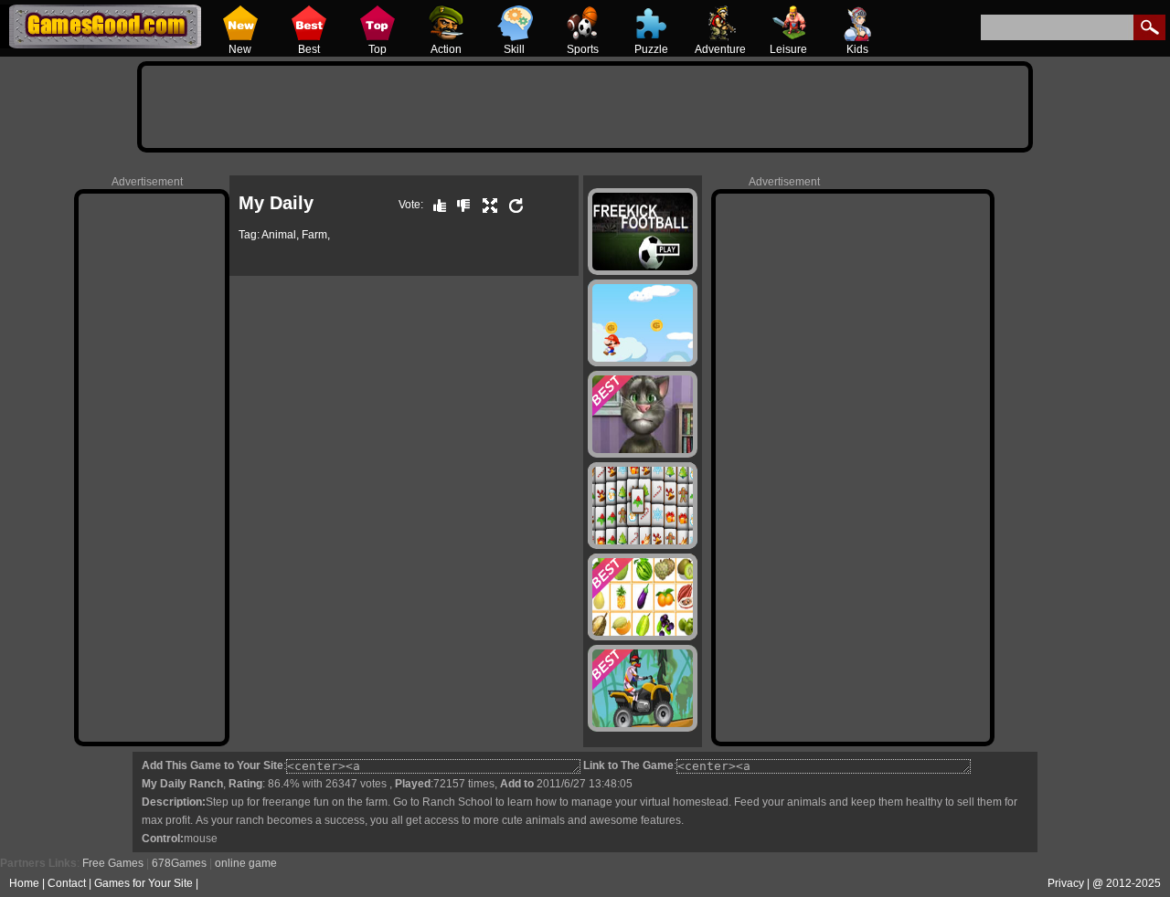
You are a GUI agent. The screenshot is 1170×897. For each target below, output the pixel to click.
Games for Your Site (143, 883)
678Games (179, 863)
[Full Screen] (485, 204)
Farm (314, 234)
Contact (67, 883)
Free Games (113, 863)
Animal (278, 234)
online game (246, 863)
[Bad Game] (459, 204)
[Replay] (512, 204)
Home (24, 883)
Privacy (1066, 883)
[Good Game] (435, 204)
